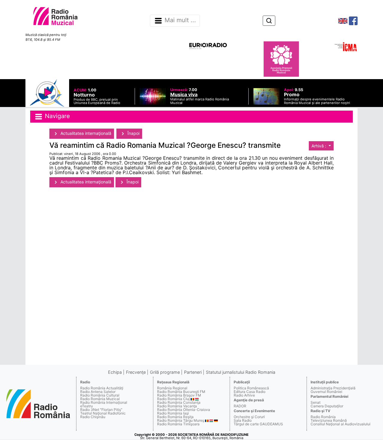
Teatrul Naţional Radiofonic (103, 413)
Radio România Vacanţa (177, 406)
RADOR (240, 406)
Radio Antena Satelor (97, 391)
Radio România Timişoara (178, 424)
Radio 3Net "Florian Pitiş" (101, 409)
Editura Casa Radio (249, 391)
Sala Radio (243, 420)
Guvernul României (326, 391)
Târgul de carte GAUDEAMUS (258, 424)
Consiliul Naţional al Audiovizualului (340, 424)
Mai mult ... (180, 20)
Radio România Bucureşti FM (181, 391)
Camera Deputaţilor (327, 406)
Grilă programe (165, 372)
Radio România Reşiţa (175, 417)
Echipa (115, 372)
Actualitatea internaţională (85, 133)
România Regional (172, 388)
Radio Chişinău (92, 417)
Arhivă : (319, 145)
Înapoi (132, 133)
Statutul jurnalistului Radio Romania (240, 372)
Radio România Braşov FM (179, 395)
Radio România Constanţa (178, 402)
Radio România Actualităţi (101, 388)
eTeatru (86, 406)
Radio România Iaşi (173, 413)
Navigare (56, 116)
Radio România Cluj (173, 399)
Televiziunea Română (329, 420)
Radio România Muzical (100, 399)
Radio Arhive (244, 395)
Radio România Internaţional (103, 402)
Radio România (323, 417)
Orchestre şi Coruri (249, 417)
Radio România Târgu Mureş (180, 420)
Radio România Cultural (99, 395)
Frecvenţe (136, 372)
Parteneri (193, 372)
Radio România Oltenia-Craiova (183, 409)
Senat (315, 402)
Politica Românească (251, 388)
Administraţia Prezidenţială (333, 388)
